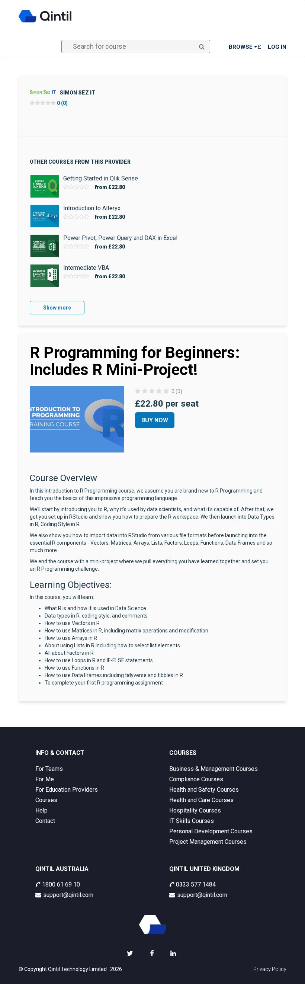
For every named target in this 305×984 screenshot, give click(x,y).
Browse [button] (241, 47)
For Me (44, 779)
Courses (46, 800)
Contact (45, 820)
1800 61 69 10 (61, 884)
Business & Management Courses (213, 768)
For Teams (49, 768)
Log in (277, 47)
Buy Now (154, 420)
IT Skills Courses (191, 820)
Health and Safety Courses (204, 789)
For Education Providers (66, 789)
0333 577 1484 (196, 884)
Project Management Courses (208, 841)
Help (41, 810)
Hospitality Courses (195, 810)
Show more (57, 308)
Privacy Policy (269, 969)
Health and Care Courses (201, 800)
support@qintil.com (68, 894)
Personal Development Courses (211, 831)
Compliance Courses (196, 779)
